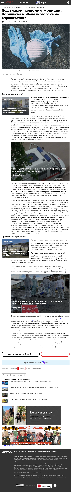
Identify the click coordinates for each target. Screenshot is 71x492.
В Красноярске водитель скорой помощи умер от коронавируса (28, 399)
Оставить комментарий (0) (55, 354)
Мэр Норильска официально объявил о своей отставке (26, 393)
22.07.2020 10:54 (6, 7)
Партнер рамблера (30, 485)
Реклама (24, 451)
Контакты (17, 451)
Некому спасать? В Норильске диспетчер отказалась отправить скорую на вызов (39, 170)
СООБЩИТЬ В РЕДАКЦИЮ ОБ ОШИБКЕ (47, 451)
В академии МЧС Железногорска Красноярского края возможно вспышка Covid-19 (34, 387)
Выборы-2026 (32, 451)
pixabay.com (35, 70)
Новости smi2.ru (8, 445)
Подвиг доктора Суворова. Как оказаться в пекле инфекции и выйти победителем (37, 302)
